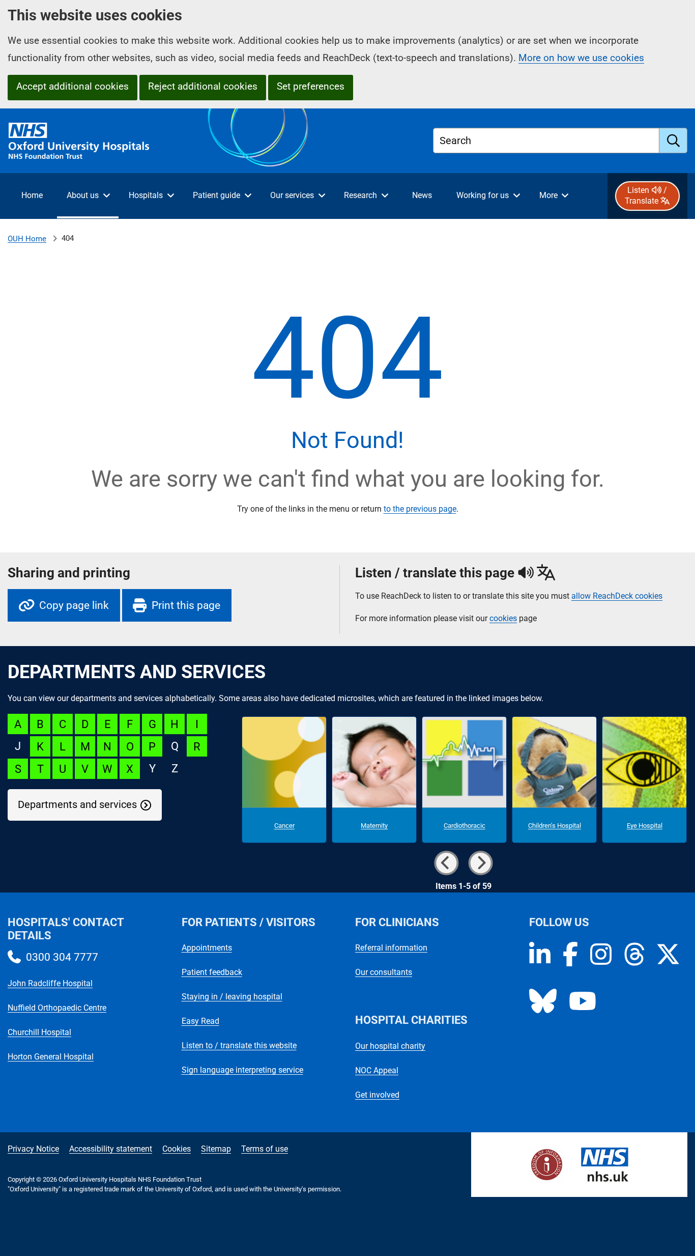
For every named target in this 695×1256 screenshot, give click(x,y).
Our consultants (383, 972)
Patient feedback (212, 972)
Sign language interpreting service (242, 1070)
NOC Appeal (376, 1070)
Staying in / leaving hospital (232, 996)
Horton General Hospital (51, 1057)
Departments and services (77, 805)
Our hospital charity (390, 1046)
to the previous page (420, 509)
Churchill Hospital (39, 1032)
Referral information (391, 948)
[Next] (480, 863)
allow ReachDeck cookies (616, 596)
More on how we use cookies (581, 58)
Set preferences (310, 86)
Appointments (207, 948)
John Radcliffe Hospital (50, 983)
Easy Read (200, 1021)
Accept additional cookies (72, 86)
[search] (673, 140)
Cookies (176, 1149)
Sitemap (216, 1149)
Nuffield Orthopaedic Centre (57, 1008)
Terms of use (264, 1149)
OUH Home (27, 238)
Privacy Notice (33, 1149)
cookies (503, 618)
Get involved (377, 1095)
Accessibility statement (110, 1149)
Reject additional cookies (202, 86)
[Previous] (446, 863)
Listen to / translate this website (239, 1045)
